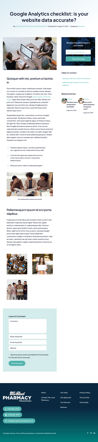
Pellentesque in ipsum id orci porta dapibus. (75, 83)
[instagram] (91, 433)
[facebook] (87, 433)
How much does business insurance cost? (88, 105)
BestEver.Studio (51, 433)
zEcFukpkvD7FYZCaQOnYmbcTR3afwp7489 (30, 26)
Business (82, 26)
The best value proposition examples (72, 104)
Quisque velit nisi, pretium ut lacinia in (76, 78)
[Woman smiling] (81, 99)
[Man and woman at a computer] (64, 99)
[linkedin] (94, 433)
